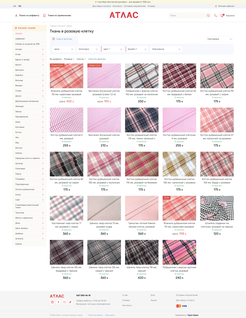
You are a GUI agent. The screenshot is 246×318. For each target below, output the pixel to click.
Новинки (20, 39)
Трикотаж (19, 213)
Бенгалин (19, 70)
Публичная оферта (95, 315)
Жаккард (19, 106)
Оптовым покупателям (135, 6)
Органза (19, 163)
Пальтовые (20, 168)
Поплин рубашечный (24, 189)
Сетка (18, 194)
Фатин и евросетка (24, 218)
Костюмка (19, 127)
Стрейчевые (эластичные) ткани (27, 206)
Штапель (19, 238)
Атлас (18, 54)
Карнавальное (21, 117)
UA (14, 6)
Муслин (18, 148)
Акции (18, 33)
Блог (153, 295)
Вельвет (19, 85)
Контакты (117, 6)
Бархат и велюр (22, 59)
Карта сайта (110, 315)
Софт (17, 200)
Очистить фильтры (97, 59)
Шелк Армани (21, 228)
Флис (17, 223)
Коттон (18, 132)
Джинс (18, 96)
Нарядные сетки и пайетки (27, 158)
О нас (125, 295)
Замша (18, 111)
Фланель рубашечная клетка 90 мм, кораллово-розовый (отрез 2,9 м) (66, 94)
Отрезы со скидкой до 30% (27, 44)
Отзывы (151, 6)
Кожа (17, 122)
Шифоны (19, 233)
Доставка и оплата (102, 6)
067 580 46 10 (83, 295)
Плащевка (19, 179)
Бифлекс (19, 75)
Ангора (18, 49)
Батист (18, 65)
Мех (17, 143)
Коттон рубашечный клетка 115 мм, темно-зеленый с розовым (142, 138)
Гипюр (18, 91)
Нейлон (18, 153)
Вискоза (19, 80)
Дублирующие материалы (27, 101)
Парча (18, 174)
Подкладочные (22, 184)
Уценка (18, 244)
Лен (17, 137)
